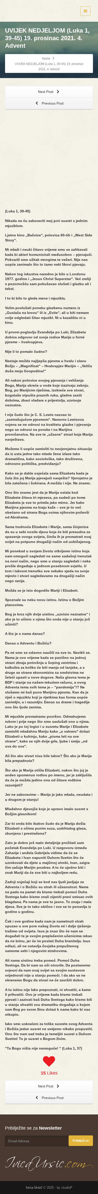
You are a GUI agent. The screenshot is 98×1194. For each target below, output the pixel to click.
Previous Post (52, 103)
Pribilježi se (81, 1140)
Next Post (46, 92)
